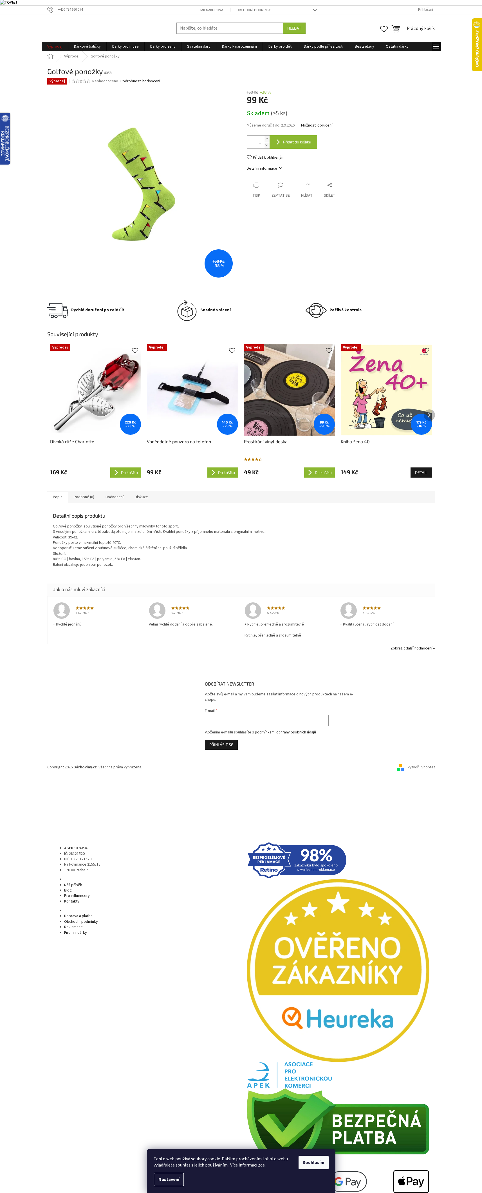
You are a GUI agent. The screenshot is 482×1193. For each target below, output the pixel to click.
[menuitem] (55, 46)
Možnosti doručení (316, 125)
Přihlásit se (221, 744)
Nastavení (168, 1179)
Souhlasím (313, 1162)
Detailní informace (262, 168)
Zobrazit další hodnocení (411, 648)
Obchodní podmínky (253, 10)
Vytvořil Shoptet (421, 767)
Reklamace (73, 927)
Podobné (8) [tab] (84, 497)
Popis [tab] (57, 497)
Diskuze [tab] (141, 497)
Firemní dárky (75, 932)
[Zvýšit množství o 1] (267, 139)
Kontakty (71, 901)
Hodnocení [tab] (115, 497)
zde (261, 1165)
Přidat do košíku (297, 141)
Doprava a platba (78, 916)
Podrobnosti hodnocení (140, 81)
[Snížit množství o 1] (267, 145)
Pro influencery (77, 896)
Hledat (294, 28)
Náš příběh (73, 885)
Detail (421, 472)
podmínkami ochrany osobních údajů (285, 732)
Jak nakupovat (212, 10)
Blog (68, 890)
